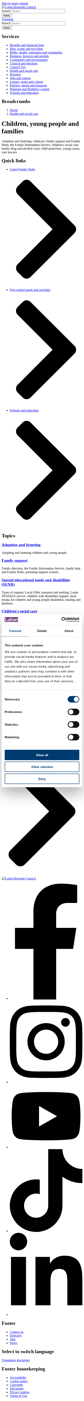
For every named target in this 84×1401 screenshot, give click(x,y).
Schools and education (24, 92)
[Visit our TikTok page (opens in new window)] (46, 1191)
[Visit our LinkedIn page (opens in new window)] (46, 1275)
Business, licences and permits (29, 56)
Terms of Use (18, 1396)
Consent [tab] (15, 631)
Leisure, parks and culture (26, 81)
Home (14, 110)
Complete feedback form (17, 745)
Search (6, 11)
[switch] (73, 712)
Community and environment (29, 59)
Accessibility (18, 1377)
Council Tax (18, 67)
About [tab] (68, 631)
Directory (16, 1335)
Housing (15, 74)
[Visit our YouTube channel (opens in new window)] (46, 1116)
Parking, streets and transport (28, 85)
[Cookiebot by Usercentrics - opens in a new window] (61, 619)
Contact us (16, 1332)
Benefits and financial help (27, 45)
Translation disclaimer (16, 1360)
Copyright (16, 1385)
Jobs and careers (20, 78)
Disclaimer (17, 1388)
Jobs (12, 1339)
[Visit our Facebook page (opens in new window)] (46, 942)
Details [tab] (42, 631)
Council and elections (24, 63)
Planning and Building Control (29, 89)
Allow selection (42, 767)
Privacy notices (19, 1392)
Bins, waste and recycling (26, 48)
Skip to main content (15, 3)
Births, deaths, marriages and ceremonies (36, 52)
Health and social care (24, 70)
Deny (42, 778)
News (13, 1343)
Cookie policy (19, 1381)
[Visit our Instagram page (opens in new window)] (46, 1042)
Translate (7, 19)
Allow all (42, 755)
